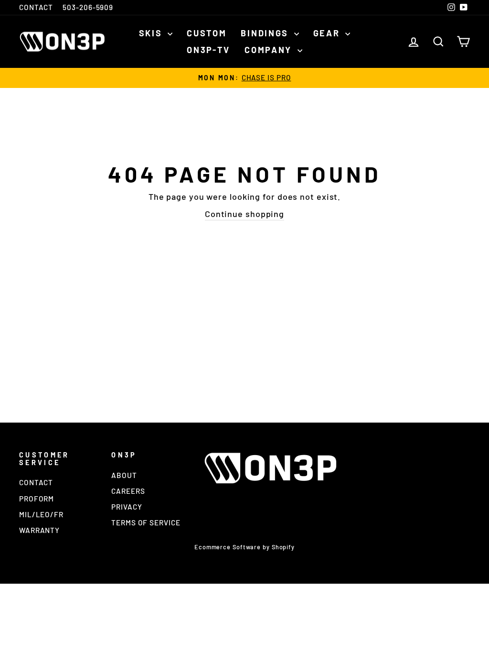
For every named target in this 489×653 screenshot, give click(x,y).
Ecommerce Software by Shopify (244, 547)
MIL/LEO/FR (41, 514)
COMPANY (269, 49)
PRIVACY (126, 506)
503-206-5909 (88, 7)
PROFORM (36, 498)
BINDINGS (266, 33)
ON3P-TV (208, 49)
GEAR (328, 33)
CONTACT (36, 7)
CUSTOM (206, 33)
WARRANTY (39, 530)
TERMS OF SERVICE (145, 522)
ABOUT (124, 475)
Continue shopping (244, 213)
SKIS (152, 33)
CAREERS (128, 491)
